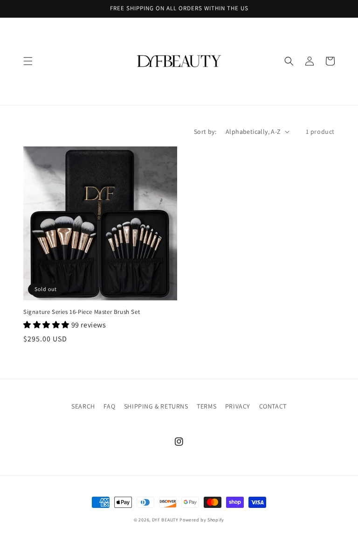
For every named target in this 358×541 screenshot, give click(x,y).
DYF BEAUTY (165, 520)
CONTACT (273, 406)
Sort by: (205, 131)
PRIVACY (237, 406)
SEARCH (83, 406)
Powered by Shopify (201, 520)
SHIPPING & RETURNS (156, 406)
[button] (28, 61)
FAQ (109, 406)
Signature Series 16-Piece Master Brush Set (81, 312)
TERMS (206, 406)
